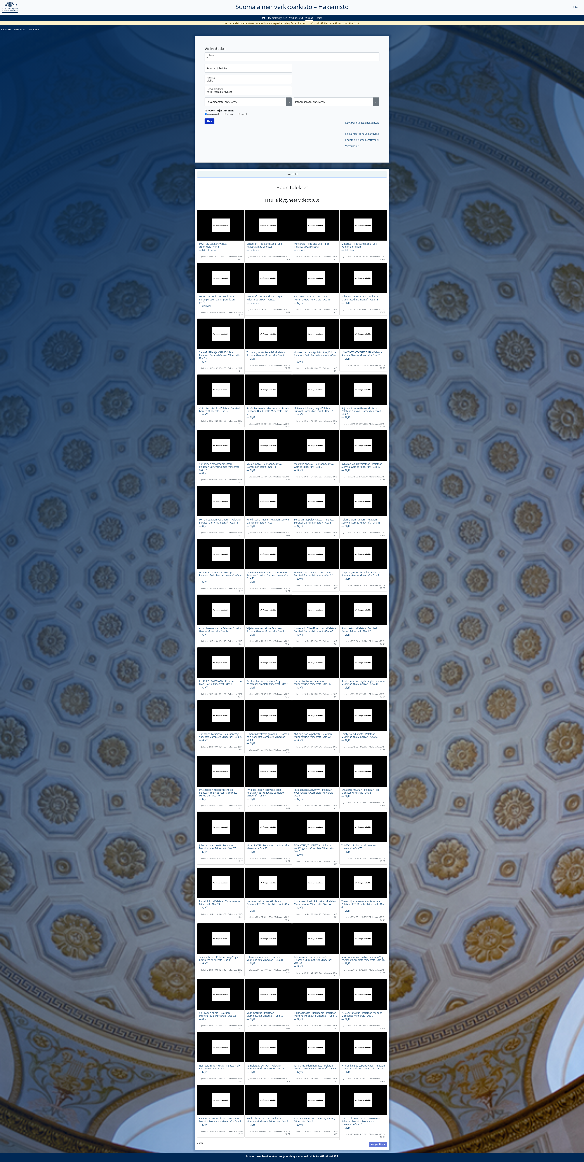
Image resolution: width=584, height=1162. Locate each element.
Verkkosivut (296, 18)
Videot (309, 18)
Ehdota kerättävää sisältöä (322, 1156)
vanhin (244, 114)
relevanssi (213, 114)
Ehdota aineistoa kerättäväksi (362, 140)
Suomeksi (6, 29)
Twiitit (318, 18)
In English (34, 29)
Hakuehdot (292, 174)
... (289, 102)
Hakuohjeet (261, 1156)
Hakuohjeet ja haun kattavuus (362, 133)
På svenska (19, 29)
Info (575, 7)
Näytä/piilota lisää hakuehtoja (362, 122)
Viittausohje (352, 146)
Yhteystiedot (296, 1156)
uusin (229, 114)
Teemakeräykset (277, 18)
